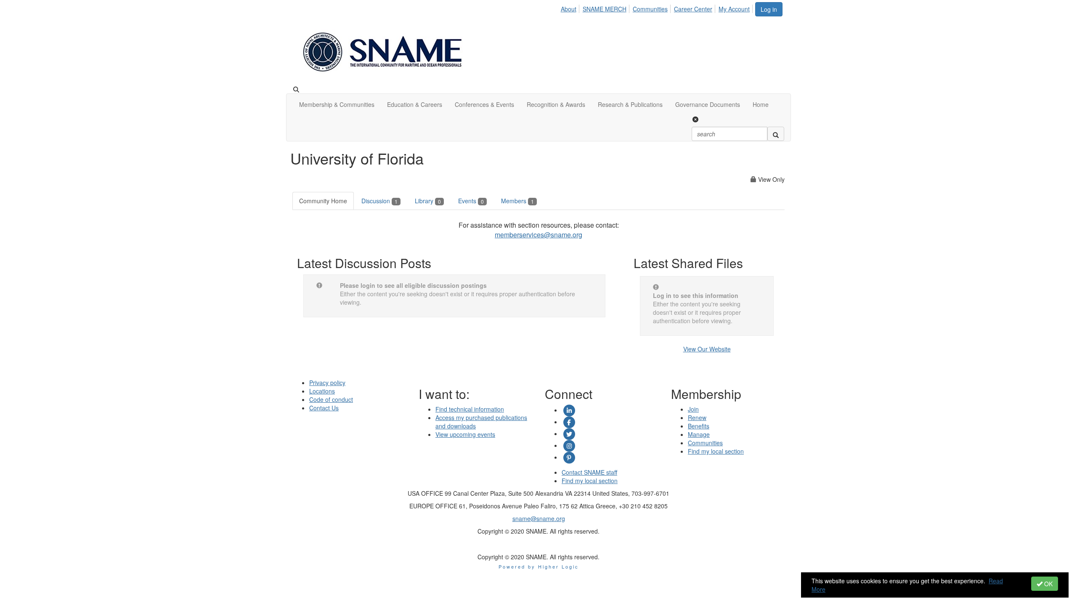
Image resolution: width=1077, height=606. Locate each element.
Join (693, 409)
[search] (775, 134)
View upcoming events (465, 434)
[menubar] (657, 7)
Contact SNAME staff (589, 472)
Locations (322, 391)
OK (1048, 583)
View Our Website (707, 349)
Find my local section (590, 480)
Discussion (379, 201)
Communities (650, 9)
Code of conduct (331, 399)
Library (428, 201)
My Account (734, 9)
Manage (699, 434)
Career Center (693, 9)
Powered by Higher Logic (539, 566)
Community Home (323, 201)
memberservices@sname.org (538, 234)
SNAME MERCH (604, 9)
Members (517, 201)
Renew (697, 417)
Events (471, 201)
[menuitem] (571, 7)
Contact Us (324, 408)
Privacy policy (327, 382)
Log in (769, 9)
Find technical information (469, 409)
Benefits (698, 426)
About (568, 9)
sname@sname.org (538, 518)
